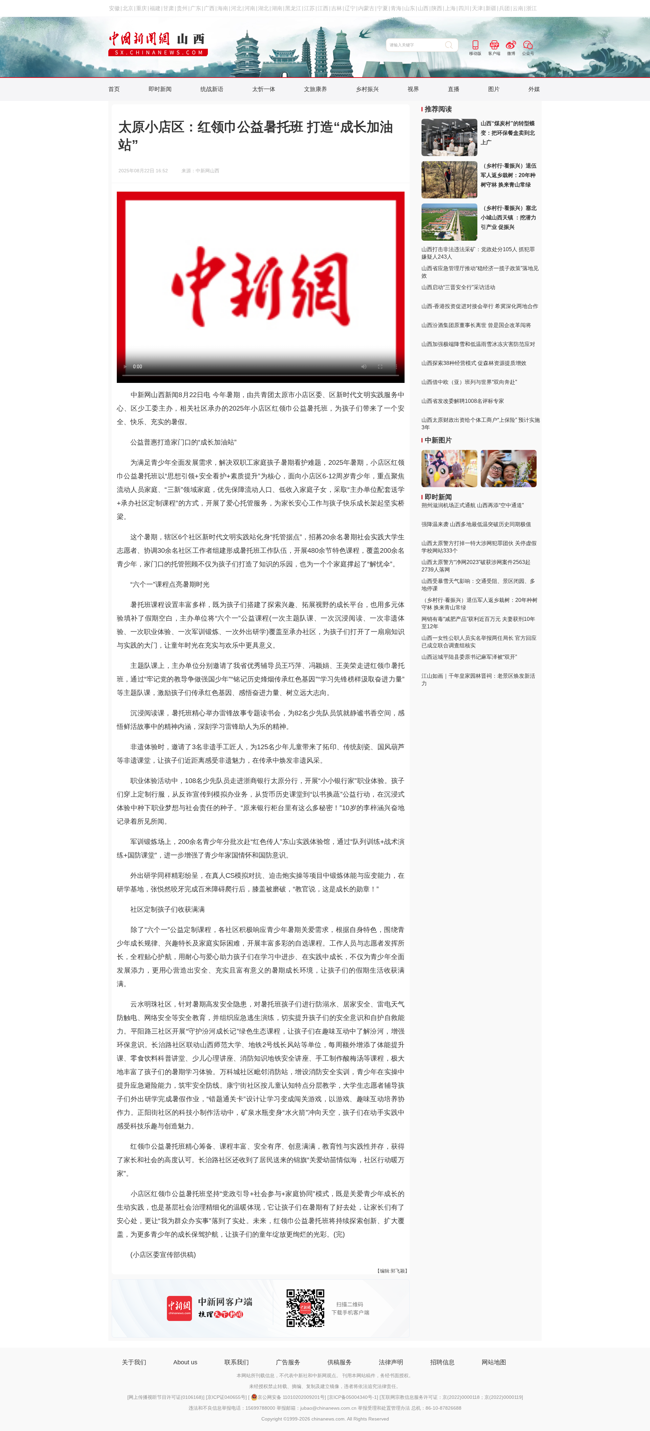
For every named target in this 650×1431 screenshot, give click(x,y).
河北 (236, 8)
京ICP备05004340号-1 (353, 1397)
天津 (477, 8)
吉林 (336, 8)
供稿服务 (339, 1362)
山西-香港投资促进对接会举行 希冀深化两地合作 (479, 306)
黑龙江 (293, 8)
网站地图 (494, 1362)
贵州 (182, 8)
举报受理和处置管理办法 (384, 1408)
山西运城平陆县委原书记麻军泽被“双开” (469, 657)
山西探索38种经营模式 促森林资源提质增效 (473, 363)
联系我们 (236, 1362)
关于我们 (134, 1362)
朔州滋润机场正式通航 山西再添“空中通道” (472, 505)
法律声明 (391, 1362)
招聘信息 (442, 1362)
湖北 (263, 8)
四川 (463, 8)
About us (185, 1362)
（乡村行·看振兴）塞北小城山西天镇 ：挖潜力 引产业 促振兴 (509, 217)
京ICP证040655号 (226, 1397)
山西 (423, 8)
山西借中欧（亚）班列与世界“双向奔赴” (469, 382)
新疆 (490, 8)
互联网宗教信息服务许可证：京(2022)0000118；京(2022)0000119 (451, 1397)
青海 (396, 8)
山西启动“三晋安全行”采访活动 (458, 287)
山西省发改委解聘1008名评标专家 (462, 401)
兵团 (504, 8)
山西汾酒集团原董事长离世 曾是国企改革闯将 (476, 325)
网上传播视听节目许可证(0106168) (166, 1397)
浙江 (531, 8)
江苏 (309, 8)
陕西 (436, 8)
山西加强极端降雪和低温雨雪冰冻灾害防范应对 (478, 344)
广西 (209, 8)
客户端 (494, 53)
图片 (494, 89)
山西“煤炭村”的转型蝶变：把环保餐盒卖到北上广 (508, 133)
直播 (453, 89)
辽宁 (350, 8)
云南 (518, 8)
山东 (409, 8)
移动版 (475, 53)
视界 (413, 89)
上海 (450, 8)
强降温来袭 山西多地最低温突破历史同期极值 (476, 524)
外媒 (534, 89)
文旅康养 (315, 89)
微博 (511, 53)
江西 (323, 8)
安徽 (114, 8)
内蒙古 (366, 8)
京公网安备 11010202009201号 (291, 1397)
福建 (155, 8)
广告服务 (288, 1362)
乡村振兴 (367, 89)
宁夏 (382, 8)
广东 (195, 8)
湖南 (277, 8)
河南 (249, 8)
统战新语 (211, 89)
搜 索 (451, 45)
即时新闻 (160, 89)
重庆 (141, 8)
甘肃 (168, 8)
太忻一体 (263, 89)
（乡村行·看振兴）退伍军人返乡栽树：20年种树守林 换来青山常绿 (509, 175)
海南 (222, 8)
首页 (114, 89)
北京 (128, 8)
